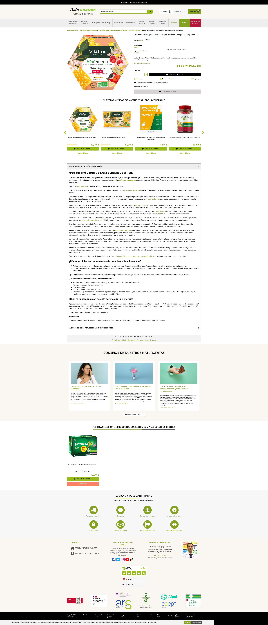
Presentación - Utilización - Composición (85, 166)
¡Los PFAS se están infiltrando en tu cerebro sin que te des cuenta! (133, 387)
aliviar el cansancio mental (92, 220)
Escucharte (120, 516)
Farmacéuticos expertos (147, 516)
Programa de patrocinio (120, 530)
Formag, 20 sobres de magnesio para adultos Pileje (135, 256)
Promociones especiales (195, 23)
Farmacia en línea (72, 30)
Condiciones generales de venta (144, 616)
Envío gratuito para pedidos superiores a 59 (134, 2)
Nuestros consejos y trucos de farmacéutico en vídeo (91, 328)
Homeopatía (96, 23)
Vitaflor (141, 40)
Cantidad (137, 70)
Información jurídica (111, 616)
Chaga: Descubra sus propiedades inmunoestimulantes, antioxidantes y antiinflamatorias (174, 388)
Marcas (184, 23)
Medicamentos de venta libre (174, 530)
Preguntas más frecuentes (174, 516)
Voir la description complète (142, 63)
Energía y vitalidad (134, 30)
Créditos (170, 616)
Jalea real (131, 340)
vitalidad (136, 47)
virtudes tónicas (141, 205)
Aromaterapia (106, 23)
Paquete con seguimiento (93, 516)
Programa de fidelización (147, 530)
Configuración (197, 623)
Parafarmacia (130, 23)
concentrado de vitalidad (131, 190)
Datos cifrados (93, 530)
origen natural (81, 186)
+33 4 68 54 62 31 (159, 555)
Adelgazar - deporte (152, 23)
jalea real (136, 53)
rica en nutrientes (153, 199)
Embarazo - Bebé (163, 23)
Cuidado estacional (141, 23)
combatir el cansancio (123, 230)
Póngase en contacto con (127, 616)
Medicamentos (119, 23)
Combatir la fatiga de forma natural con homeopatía (86, 387)
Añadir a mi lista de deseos (178, 50)
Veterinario (174, 23)
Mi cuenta (164, 12)
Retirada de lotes (160, 616)
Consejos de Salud (134, 414)
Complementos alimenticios (73, 23)
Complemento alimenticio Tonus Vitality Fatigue (113, 30)
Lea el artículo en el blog (77, 403)
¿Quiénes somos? (178, 616)
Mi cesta (193, 12)
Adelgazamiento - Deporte (146, 340)
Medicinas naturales (84, 23)
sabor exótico (159, 211)
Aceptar (187, 623)
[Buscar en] (150, 12)
